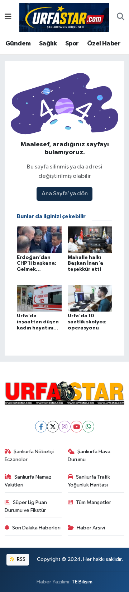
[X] (53, 426)
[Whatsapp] (88, 426)
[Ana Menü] (8, 17)
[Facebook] (41, 426)
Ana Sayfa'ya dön (65, 194)
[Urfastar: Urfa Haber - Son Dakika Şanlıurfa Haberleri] (64, 17)
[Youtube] (76, 426)
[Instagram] (65, 426)
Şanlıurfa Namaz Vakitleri (28, 481)
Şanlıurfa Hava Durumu (89, 455)
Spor (72, 43)
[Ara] (120, 17)
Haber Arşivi (91, 527)
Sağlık (48, 43)
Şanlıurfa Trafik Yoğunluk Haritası (89, 481)
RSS (20, 559)
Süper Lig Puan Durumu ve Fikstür (26, 506)
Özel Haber (103, 43)
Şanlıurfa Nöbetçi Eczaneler (29, 455)
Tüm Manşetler (93, 502)
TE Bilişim (82, 581)
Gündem (17, 43)
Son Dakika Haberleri (36, 527)
